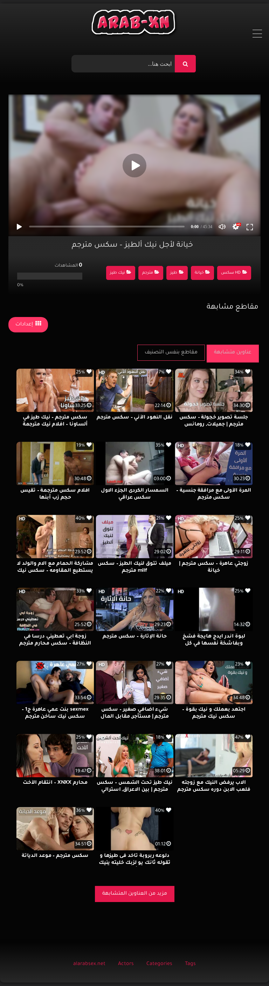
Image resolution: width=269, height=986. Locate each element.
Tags (190, 964)
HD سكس (231, 273)
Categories (159, 964)
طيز (173, 273)
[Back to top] (247, 965)
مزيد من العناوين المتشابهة (134, 894)
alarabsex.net (89, 964)
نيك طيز (117, 273)
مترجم (147, 273)
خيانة (199, 273)
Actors (126, 964)
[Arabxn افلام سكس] (134, 23)
